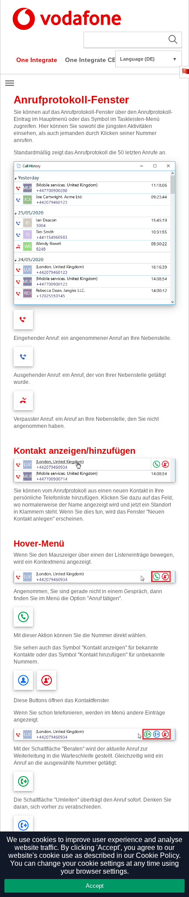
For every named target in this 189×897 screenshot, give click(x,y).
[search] (133, 40)
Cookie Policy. (158, 855)
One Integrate (36, 59)
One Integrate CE (90, 59)
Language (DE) (148, 59)
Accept (95, 885)
